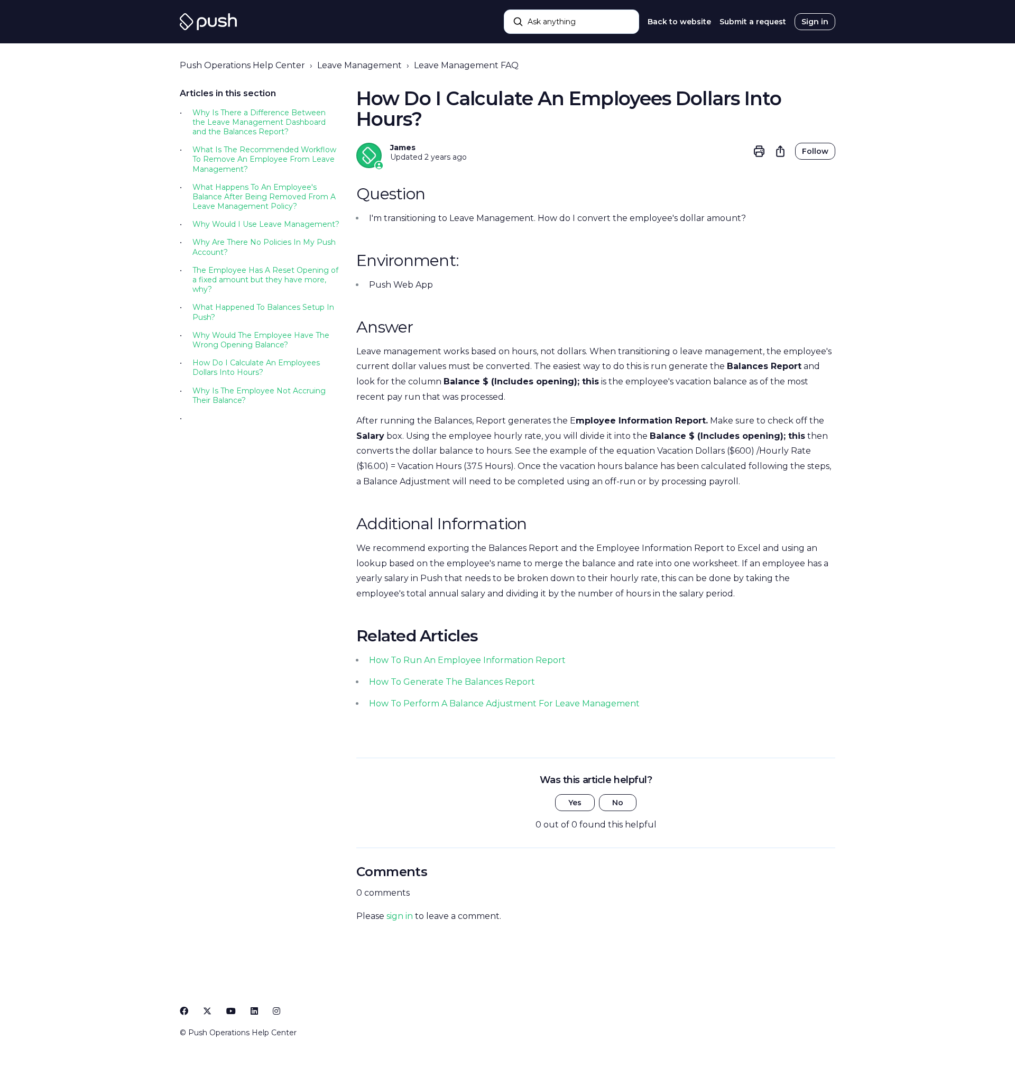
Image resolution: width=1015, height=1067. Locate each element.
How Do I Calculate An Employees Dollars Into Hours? (256, 367)
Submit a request (752, 21)
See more (210, 419)
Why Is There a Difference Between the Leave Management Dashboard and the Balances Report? (259, 122)
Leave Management (359, 65)
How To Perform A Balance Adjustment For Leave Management (504, 703)
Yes (575, 802)
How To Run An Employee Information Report (467, 660)
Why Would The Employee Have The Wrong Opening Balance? (260, 339)
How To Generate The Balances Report (452, 682)
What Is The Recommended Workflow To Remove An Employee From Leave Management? (264, 159)
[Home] (208, 21)
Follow (815, 151)
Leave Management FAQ (466, 65)
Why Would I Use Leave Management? (265, 224)
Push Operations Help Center (242, 65)
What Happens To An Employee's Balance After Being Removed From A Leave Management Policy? (264, 196)
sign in (399, 916)
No (617, 802)
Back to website (679, 21)
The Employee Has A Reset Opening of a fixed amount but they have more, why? (265, 279)
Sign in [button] (814, 21)
